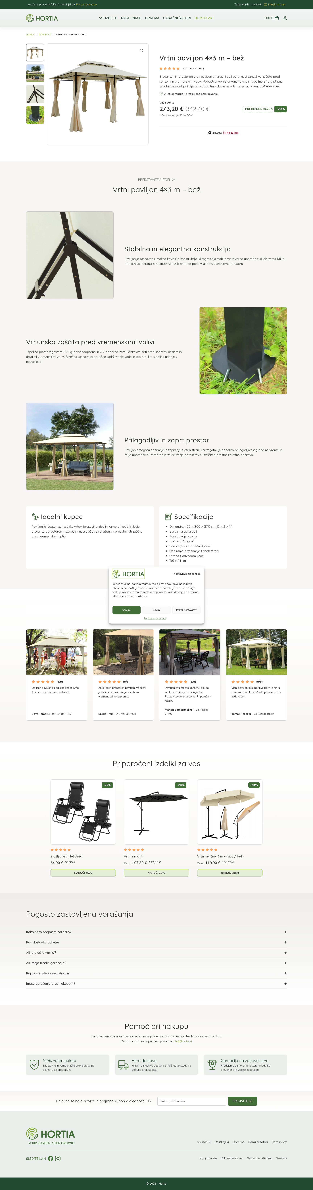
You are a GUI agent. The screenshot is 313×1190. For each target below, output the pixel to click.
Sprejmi (126, 610)
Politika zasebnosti (154, 618)
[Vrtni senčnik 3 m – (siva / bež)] (229, 812)
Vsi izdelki (108, 18)
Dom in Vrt (204, 18)
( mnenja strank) (193, 68)
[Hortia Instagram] (57, 1158)
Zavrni (156, 610)
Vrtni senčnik (133, 856)
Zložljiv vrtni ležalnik (66, 856)
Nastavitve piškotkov (259, 1158)
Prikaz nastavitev (186, 610)
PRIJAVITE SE (243, 1101)
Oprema (152, 18)
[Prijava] (285, 18)
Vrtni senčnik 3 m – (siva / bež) (220, 856)
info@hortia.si (276, 5)
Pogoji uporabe (208, 1158)
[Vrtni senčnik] (156, 812)
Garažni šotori (177, 18)
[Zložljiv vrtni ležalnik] (83, 812)
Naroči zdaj (83, 873)
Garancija (281, 1158)
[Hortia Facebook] (50, 1158)
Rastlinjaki (131, 18)
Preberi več (271, 86)
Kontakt (256, 5)
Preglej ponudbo (86, 5)
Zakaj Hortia (241, 5)
